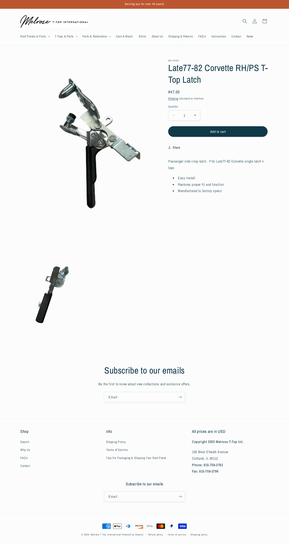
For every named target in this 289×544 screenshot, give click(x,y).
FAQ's (24, 458)
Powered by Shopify (133, 534)
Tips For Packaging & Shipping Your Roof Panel (136, 458)
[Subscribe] (180, 397)
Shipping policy (199, 534)
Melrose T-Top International (106, 534)
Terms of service (177, 534)
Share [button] (176, 147)
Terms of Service (117, 450)
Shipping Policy (116, 442)
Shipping (173, 98)
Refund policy (155, 534)
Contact (25, 466)
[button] (35, 36)
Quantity (173, 106)
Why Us (25, 450)
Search (24, 442)
